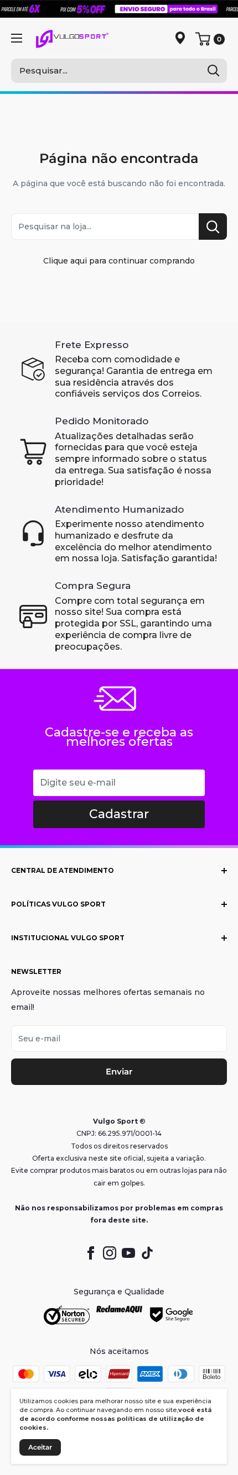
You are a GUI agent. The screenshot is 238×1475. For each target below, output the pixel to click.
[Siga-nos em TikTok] (147, 1253)
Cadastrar (119, 814)
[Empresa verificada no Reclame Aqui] (119, 1315)
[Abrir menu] (16, 38)
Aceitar (40, 1447)
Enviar (119, 1071)
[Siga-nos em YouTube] (128, 1253)
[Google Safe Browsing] (172, 1315)
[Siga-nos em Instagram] (109, 1253)
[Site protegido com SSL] (67, 1315)
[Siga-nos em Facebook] (90, 1253)
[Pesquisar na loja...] (213, 226)
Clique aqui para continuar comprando (119, 261)
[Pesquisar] (213, 71)
